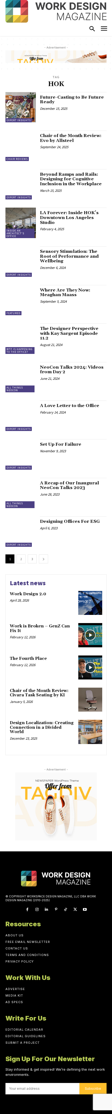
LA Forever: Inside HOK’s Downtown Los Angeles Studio (69, 217)
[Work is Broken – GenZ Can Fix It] (90, 635)
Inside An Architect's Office (15, 233)
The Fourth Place (28, 658)
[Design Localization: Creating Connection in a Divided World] (90, 732)
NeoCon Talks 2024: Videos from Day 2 (72, 370)
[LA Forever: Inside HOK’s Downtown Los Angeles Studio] (20, 223)
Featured (13, 313)
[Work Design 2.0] (90, 603)
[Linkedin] (46, 909)
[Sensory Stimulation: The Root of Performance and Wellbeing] (20, 261)
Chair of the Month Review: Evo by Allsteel (70, 138)
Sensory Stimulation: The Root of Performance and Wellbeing (69, 256)
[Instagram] (36, 909)
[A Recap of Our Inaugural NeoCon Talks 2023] (20, 493)
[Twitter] (75, 909)
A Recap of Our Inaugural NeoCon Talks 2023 (69, 485)
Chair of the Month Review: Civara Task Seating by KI (39, 693)
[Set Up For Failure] (20, 454)
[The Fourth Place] (90, 667)
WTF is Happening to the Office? (20, 350)
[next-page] (43, 558)
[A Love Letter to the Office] (20, 415)
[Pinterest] (55, 909)
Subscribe (93, 1088)
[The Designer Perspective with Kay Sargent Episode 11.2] (20, 338)
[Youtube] (84, 909)
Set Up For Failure (60, 444)
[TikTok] (65, 909)
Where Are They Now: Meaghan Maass (65, 292)
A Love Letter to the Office (69, 405)
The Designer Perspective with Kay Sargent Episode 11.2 (69, 333)
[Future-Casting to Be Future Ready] (20, 107)
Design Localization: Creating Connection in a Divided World (42, 727)
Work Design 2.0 (28, 594)
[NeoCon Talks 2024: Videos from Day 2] (20, 377)
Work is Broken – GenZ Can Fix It (40, 628)
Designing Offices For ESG (70, 521)
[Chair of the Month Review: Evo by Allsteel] (20, 145)
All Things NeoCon (15, 389)
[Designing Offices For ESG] (20, 531)
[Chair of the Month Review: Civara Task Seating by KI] (90, 700)
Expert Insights (19, 120)
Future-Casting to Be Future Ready (72, 100)
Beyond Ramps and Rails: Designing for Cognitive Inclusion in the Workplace (71, 179)
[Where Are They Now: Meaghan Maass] (20, 300)
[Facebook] (27, 909)
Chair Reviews (17, 159)
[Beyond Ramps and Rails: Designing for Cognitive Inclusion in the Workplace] (20, 184)
